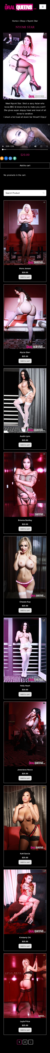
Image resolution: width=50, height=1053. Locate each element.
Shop (22, 21)
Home (15, 21)
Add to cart (25, 165)
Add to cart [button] (25, 277)
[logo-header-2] (20, 7)
